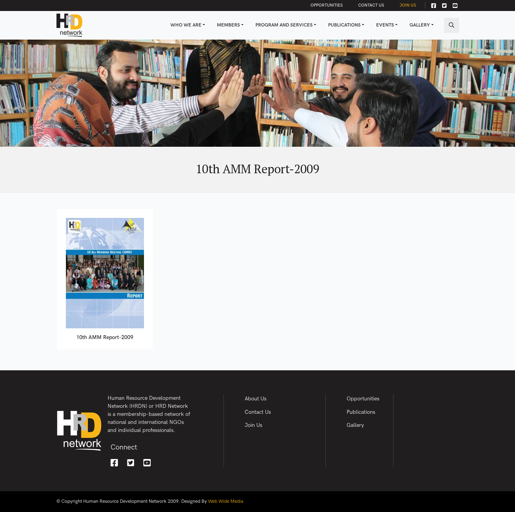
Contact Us (371, 5)
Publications (344, 25)
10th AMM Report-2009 (104, 337)
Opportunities (327, 5)
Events (385, 25)
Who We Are (185, 25)
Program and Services (284, 25)
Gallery (419, 25)
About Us (255, 399)
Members (228, 25)
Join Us (408, 5)
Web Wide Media (225, 501)
